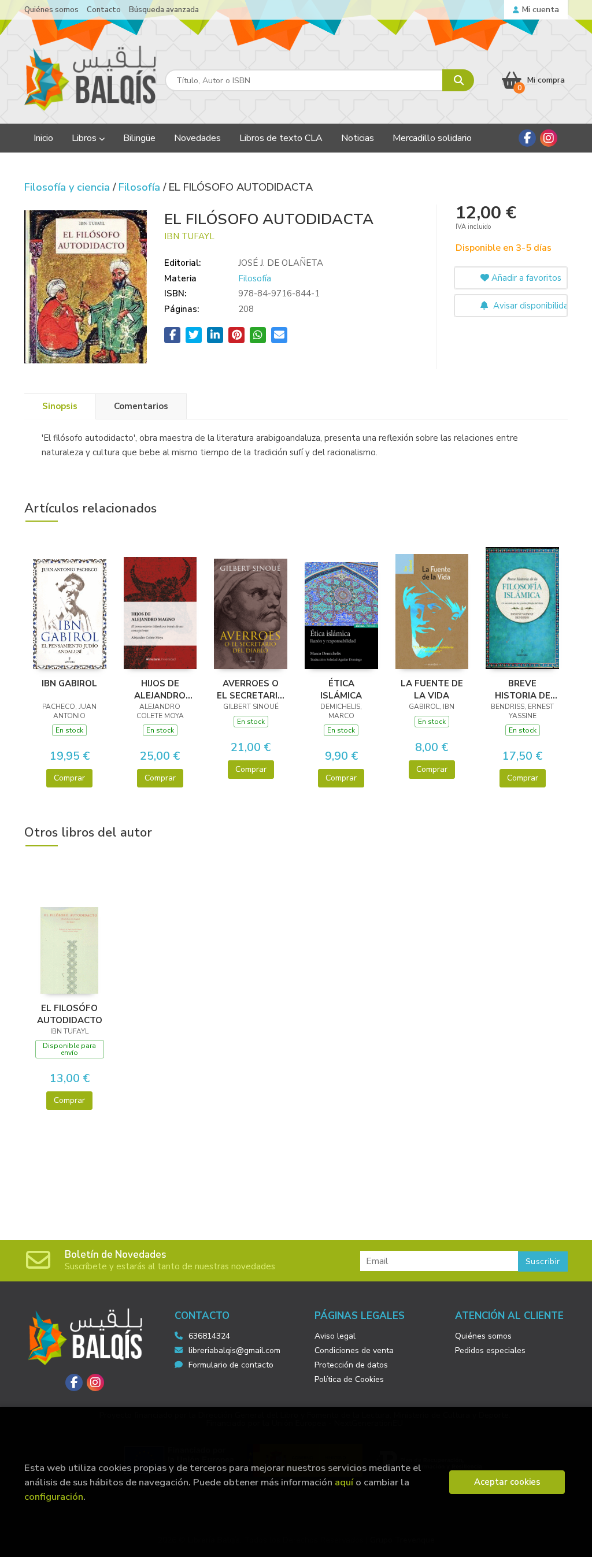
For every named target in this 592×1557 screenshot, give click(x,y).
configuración (53, 1496)
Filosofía (141, 187)
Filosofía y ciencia (68, 187)
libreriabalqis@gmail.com (234, 1350)
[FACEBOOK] (527, 138)
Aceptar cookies (507, 1482)
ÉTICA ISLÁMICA (341, 689)
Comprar (69, 777)
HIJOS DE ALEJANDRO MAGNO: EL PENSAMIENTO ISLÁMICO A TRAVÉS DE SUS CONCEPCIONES (160, 689)
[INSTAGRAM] (548, 138)
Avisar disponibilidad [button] (529, 305)
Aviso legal (335, 1336)
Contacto (104, 10)
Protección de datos (351, 1364)
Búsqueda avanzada (164, 10)
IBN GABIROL (69, 683)
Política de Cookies (349, 1379)
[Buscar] (458, 80)
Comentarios (141, 406)
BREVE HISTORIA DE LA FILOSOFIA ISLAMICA (522, 689)
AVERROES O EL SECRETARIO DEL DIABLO (250, 689)
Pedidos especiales (490, 1350)
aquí (344, 1482)
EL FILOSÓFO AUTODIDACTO (69, 1013)
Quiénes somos (51, 10)
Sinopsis (59, 406)
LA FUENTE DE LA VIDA (432, 689)
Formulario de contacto (230, 1364)
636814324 (209, 1336)
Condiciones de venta (354, 1350)
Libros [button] (85, 138)
